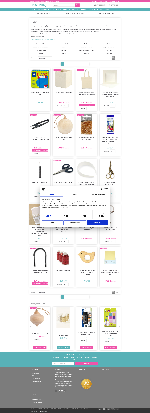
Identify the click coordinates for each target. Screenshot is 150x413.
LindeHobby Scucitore (39, 182)
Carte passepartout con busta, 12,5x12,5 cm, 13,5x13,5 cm (110, 94)
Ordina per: (34, 58)
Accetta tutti (97, 222)
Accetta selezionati (75, 222)
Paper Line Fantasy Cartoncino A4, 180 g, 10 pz (110, 272)
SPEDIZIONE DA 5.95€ (44, 13)
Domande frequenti (37, 397)
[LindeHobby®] (38, 4)
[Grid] (113, 58)
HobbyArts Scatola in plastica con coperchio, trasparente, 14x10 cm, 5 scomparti (40, 232)
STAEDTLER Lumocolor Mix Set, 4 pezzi (86, 333)
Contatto (94, 1)
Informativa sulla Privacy (80, 409)
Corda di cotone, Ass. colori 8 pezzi (87, 229)
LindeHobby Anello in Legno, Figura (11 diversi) (87, 272)
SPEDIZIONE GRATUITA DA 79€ (76, 13)
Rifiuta (52, 222)
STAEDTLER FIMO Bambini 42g (40, 93)
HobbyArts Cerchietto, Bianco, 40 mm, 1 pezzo (86, 183)
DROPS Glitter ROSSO (63, 270)
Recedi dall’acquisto (37, 402)
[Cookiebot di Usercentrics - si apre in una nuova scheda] (101, 189)
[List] (117, 58)
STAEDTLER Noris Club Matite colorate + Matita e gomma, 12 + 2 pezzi (110, 140)
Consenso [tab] (51, 194)
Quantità (59, 106)
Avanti (80, 64)
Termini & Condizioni (64, 409)
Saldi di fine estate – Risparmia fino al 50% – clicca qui (44, 1)
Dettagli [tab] (75, 194)
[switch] (66, 216)
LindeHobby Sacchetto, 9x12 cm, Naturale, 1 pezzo (63, 230)
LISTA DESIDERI (100, 5)
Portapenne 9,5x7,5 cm (63, 92)
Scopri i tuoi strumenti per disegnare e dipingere (43, 39)
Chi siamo (112, 1)
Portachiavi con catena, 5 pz (110, 229)
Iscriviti (86, 363)
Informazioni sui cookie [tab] (98, 194)
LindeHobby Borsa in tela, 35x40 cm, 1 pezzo (86, 93)
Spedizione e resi (103, 1)
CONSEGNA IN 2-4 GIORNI (107, 13)
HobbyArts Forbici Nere (63, 182)
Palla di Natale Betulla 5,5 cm (63, 138)
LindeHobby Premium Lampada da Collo (40, 271)
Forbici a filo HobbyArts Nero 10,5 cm (40, 138)
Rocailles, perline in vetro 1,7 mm (86, 138)
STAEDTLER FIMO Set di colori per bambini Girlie (110, 333)
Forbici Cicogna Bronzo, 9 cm (110, 183)
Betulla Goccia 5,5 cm (40, 333)
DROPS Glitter (63, 335)
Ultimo (86, 64)
